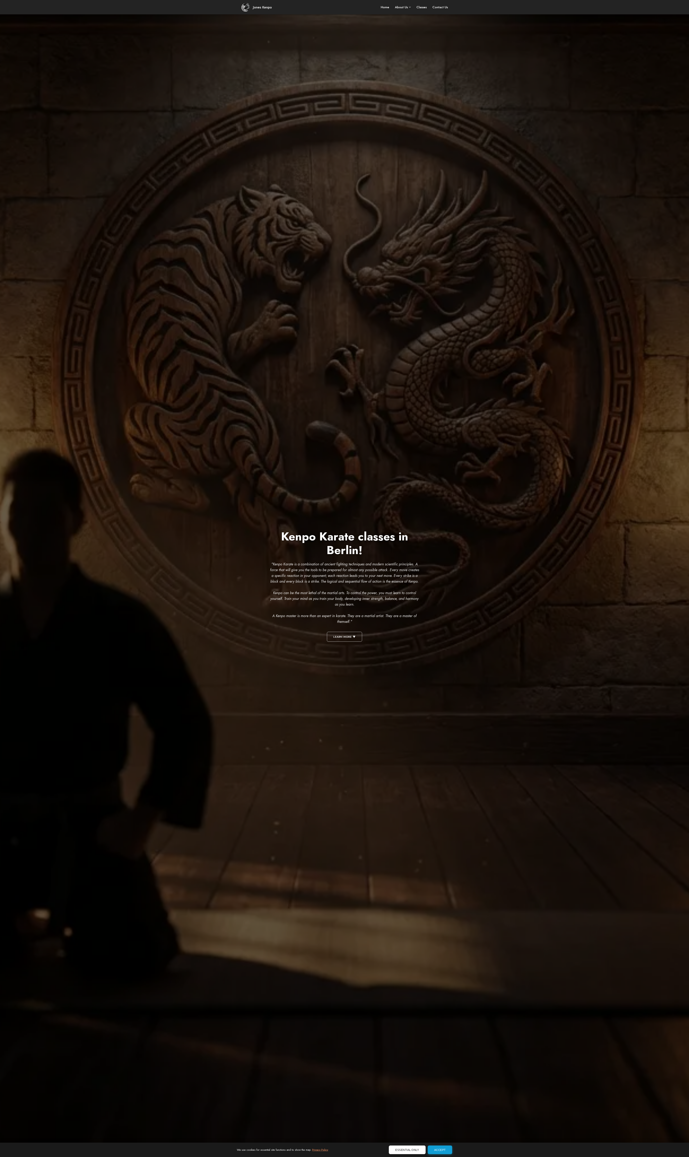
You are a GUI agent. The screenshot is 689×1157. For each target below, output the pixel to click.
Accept (440, 1149)
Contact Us (440, 7)
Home (385, 7)
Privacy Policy (320, 1150)
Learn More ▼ (344, 637)
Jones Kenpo (262, 7)
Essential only (407, 1149)
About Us (401, 7)
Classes (421, 7)
